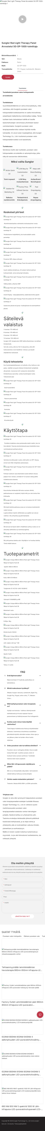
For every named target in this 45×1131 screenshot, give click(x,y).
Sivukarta (11, 1124)
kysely (8, 77)
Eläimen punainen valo (32, 936)
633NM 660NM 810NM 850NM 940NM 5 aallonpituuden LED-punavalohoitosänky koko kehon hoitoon (21, 1073)
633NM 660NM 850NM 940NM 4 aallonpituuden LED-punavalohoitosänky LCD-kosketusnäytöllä (20, 1038)
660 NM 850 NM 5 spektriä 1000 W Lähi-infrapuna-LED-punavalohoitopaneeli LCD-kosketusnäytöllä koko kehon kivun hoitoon (22, 1108)
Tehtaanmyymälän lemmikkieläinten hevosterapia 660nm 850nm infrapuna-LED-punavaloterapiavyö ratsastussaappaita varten (22, 969)
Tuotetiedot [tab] (22, 88)
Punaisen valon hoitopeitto (12, 936)
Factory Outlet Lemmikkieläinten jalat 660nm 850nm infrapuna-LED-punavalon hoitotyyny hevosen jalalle (22, 1003)
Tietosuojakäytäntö (20, 1124)
